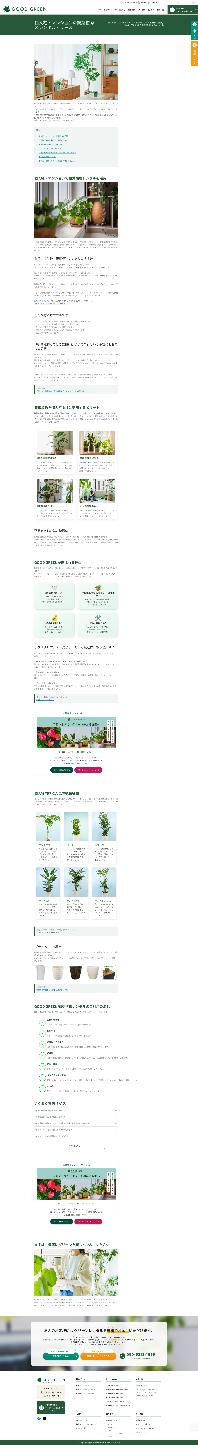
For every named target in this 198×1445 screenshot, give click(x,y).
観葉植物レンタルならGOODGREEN (109, 1443)
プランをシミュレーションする (88, 770)
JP (163, 2)
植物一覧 (160, 10)
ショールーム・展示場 (115, 1433)
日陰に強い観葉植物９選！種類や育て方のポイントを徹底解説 (60, 391)
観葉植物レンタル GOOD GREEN (120, 22)
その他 (109, 1437)
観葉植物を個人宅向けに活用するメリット (55, 140)
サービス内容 (120, 10)
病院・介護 (111, 1427)
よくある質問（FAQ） (47, 157)
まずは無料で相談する (62, 770)
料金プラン (108, 10)
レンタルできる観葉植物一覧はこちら (51, 932)
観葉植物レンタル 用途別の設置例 (149, 22)
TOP (99, 10)
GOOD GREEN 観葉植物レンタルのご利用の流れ (57, 153)
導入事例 (151, 10)
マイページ (154, 2)
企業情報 (142, 2)
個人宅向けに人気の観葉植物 (50, 148)
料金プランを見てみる (45, 700)
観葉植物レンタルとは (136, 10)
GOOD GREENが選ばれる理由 (50, 144)
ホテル (109, 1430)
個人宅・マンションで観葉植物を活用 (53, 136)
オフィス (110, 1424)
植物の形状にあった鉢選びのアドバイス (52, 990)
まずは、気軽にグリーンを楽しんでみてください (57, 161)
